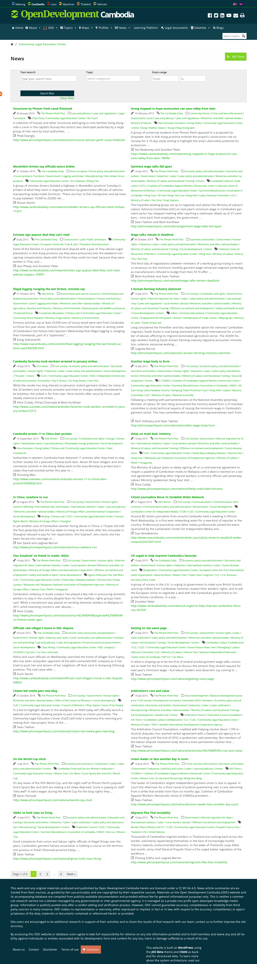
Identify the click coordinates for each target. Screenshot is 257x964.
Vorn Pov (93, 380)
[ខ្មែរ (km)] (241, 4)
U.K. (217, 575)
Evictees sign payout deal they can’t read (41, 235)
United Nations (156, 832)
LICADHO (18, 652)
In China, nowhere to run (30, 497)
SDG (51, 28)
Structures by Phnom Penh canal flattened (42, 108)
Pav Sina (156, 200)
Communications (201, 502)
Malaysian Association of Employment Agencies (188, 458)
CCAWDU (136, 773)
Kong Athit (192, 195)
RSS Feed (237, 57)
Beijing (45, 516)
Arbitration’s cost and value (150, 691)
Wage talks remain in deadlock (152, 235)
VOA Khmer (47, 293)
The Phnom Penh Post (53, 113)
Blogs (220, 28)
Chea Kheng (48, 647)
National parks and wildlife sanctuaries (103, 308)
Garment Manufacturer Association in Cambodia (68, 832)
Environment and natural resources (80, 293)
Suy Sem (30, 652)
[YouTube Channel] (228, 16)
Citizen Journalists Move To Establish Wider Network (167, 497)
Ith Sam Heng (165, 195)
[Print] (242, 16)
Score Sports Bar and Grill (96, 773)
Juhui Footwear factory (157, 390)
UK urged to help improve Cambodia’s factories (164, 556)
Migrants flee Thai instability (150, 813)
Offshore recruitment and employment (192, 308)
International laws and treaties (52, 506)
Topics (68, 28)
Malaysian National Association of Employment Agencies (72, 584)
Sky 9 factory (59, 380)
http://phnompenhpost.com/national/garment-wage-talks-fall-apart (176, 226)
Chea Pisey (38, 118)
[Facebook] (210, 16)
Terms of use (70, 949)
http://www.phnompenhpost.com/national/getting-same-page (172, 679)
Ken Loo (179, 195)
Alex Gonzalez (25, 448)
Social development (191, 249)
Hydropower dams (31, 443)
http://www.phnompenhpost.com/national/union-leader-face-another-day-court (184, 804)
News (122, 28)
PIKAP (134, 462)
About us (19, 949)
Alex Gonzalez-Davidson (171, 123)
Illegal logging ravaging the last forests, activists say (49, 289)
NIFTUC (166, 657)
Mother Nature (157, 128)
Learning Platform (146, 28)
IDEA (93, 376)
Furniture (39, 176)
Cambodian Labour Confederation (225, 642)
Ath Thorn (136, 719)
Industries (162, 176)
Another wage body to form (150, 361)
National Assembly (183, 395)
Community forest (199, 113)
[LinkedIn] (222, 16)
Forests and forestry (108, 298)
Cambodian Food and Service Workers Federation (85, 768)
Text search (28, 72)
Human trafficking (23, 506)
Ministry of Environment (66, 308)
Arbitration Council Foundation (224, 715)
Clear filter (67, 98)
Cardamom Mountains (51, 313)
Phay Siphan (93, 705)
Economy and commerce (79, 763)
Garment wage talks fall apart (151, 166)
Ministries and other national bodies (221, 118)
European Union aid (52, 244)
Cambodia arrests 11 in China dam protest (42, 434)
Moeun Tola (38, 589)
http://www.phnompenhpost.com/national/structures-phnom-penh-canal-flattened (69, 140)
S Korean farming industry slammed (156, 289)
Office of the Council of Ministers (73, 700)
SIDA (154, 724)
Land (149, 118)
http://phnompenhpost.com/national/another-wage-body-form (173, 425)
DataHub (200, 28)
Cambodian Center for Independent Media (154, 511)
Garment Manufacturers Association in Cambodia (200, 385)
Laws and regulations (104, 113)
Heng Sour (150, 195)
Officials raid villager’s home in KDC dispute (43, 628)
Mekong (20, 4)
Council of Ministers (73, 705)
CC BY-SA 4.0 (187, 888)
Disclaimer (50, 949)
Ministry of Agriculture (57, 318)
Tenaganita (145, 462)
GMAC (233, 385)
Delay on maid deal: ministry (151, 434)
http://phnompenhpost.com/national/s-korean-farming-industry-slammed (180, 353)
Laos (53, 4)
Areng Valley (194, 123)
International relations (149, 443)
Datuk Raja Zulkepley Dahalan (209, 453)
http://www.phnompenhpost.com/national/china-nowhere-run (55, 547)
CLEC (44, 376)
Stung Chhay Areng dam (181, 128)
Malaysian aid (152, 458)
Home (19, 28)
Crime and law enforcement (226, 113)
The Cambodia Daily (171, 113)
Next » (71, 874)
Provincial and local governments (101, 642)
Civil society (191, 293)
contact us (202, 922)
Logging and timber (73, 176)
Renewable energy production (82, 443)
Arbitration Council (195, 715)
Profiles (104, 28)
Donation (93, 949)
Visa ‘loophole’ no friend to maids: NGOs (41, 556)
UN (144, 832)
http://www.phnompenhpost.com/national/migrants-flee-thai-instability (179, 862)
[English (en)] (235, 4)
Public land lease (96, 239)
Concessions (71, 239)
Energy (110, 438)
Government (138, 118)
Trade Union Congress (200, 575)
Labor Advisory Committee (214, 195)
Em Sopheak (78, 181)
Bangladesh (150, 570)
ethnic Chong (139, 128)
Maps (85, 28)
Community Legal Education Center (42, 44)
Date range (159, 72)
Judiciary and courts (57, 637)
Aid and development (196, 695)
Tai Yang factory (77, 380)
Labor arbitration (140, 637)
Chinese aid (72, 313)
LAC (233, 195)
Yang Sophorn (171, 200)
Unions (200, 181)
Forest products (23, 176)
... (69, 131)
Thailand (86, 4)
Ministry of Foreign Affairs (44, 521)
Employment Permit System (156, 318)
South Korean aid (151, 322)
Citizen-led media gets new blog (35, 691)
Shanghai (65, 521)
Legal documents (176, 28)
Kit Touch (93, 118)
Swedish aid (161, 715)
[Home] (12, 44)
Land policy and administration (95, 637)
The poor (19, 376)
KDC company (106, 647)
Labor (173, 176)
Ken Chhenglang (221, 647)
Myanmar (68, 4)
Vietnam (102, 4)
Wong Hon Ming (193, 778)
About (33, 28)
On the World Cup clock (29, 759)
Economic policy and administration (204, 171)
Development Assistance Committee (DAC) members (183, 700)
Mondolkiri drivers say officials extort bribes (44, 166)
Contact (34, 949)
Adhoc (174, 313)
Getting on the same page (149, 628)
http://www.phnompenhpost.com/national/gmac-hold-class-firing (57, 858)
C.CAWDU (164, 380)
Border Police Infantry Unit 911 (148, 827)
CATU (143, 185)
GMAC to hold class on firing (32, 813)
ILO (226, 570)
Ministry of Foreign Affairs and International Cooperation (88, 511)
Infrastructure (200, 506)
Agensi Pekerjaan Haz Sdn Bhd (105, 575)
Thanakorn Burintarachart (94, 244)
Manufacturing (94, 176)
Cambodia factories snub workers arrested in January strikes (55, 361)
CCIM (183, 511)
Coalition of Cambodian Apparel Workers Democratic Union (181, 185)
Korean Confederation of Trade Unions (195, 318)
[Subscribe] (235, 16)
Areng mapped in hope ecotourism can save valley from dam (173, 108)
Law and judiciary (81, 113)
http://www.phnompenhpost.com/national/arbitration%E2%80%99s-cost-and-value (186, 750)
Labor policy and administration (196, 176)
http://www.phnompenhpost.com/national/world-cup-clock (52, 800)
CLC (134, 647)
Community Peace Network (28, 318)
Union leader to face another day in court (159, 759)
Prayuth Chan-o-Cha (227, 827)
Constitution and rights (212, 293)
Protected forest (23, 313)
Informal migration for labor (163, 298)
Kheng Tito (93, 181)
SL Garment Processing (169, 778)
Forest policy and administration (107, 171)
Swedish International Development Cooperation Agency (190, 724)
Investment (101, 763)
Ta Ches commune (47, 652)
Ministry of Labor (140, 200)
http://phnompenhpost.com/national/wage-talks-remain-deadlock (175, 280)
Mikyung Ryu (226, 318)
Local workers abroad (176, 303)
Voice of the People (112, 705)
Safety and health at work (230, 308)
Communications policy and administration (167, 506)
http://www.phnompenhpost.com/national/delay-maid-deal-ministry (177, 489)
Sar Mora (178, 657)
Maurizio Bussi (162, 575)
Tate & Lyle (71, 244)
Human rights (138, 298)
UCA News (42, 366)
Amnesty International (192, 313)
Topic (89, 72)
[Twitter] (216, 16)
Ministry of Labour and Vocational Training (170, 181)
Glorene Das (235, 453)
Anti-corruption (78, 171)
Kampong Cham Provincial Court (189, 390)
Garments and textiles (202, 239)
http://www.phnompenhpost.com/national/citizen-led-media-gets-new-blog (63, 731)
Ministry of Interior (141, 123)
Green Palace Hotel (199, 647)
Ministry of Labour (223, 254)
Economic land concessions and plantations (90, 633)
